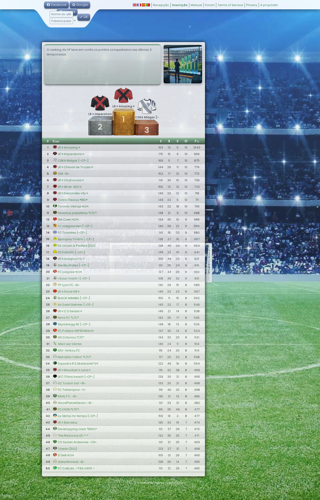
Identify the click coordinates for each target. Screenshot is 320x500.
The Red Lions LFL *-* (72, 435)
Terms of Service (230, 5)
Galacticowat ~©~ (71, 462)
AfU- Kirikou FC (68, 350)
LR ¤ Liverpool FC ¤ (71, 259)
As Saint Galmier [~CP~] (75, 304)
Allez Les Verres (69, 344)
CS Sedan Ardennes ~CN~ (77, 442)
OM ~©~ (63, 173)
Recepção (161, 5)
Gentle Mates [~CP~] (73, 265)
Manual (196, 5)
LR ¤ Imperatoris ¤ (70, 154)
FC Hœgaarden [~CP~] (75, 226)
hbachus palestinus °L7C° (77, 213)
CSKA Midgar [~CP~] (73, 160)
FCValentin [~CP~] (71, 252)
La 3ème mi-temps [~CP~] (77, 416)
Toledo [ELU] (67, 448)
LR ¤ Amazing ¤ (68, 147)
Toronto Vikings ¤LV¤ (73, 206)
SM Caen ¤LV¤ (68, 219)
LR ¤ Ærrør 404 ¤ (69, 187)
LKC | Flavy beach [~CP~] (76, 376)
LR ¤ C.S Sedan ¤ (69, 311)
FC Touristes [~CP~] (72, 232)
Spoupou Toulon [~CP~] (75, 239)
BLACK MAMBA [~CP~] (73, 298)
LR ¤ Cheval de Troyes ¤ (75, 167)
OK (85, 17)
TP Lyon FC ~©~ (68, 285)
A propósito (269, 5)
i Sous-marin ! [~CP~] (73, 278)
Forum (210, 5)
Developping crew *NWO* (77, 429)
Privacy (251, 5)
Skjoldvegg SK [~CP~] (73, 324)
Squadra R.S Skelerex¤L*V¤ (77, 363)
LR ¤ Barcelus (67, 422)
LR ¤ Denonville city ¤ (72, 193)
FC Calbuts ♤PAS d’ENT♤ (76, 468)
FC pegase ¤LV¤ (69, 272)
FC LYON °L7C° (68, 409)
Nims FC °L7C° (68, 317)
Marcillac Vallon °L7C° (74, 357)
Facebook (58, 5)
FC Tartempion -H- (71, 390)
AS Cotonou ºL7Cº (70, 337)
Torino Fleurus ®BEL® (72, 200)
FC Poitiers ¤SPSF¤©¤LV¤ (75, 331)
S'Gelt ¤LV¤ (65, 455)
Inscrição (180, 5)
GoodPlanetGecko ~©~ (75, 403)
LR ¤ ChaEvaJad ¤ (70, 180)
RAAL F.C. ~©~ (67, 396)
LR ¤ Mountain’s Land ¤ (74, 370)
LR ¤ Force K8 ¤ (68, 291)
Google (82, 5)
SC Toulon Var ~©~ (71, 383)
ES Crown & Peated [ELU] (76, 245)
